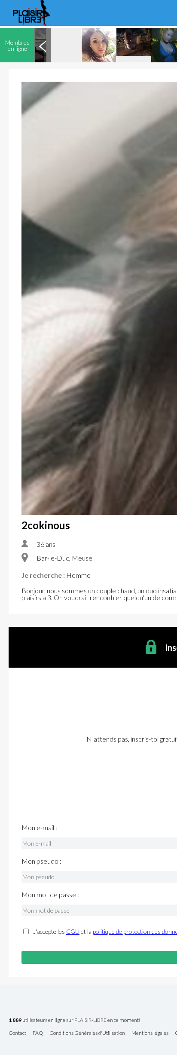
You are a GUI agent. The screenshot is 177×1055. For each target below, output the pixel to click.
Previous (42, 45)
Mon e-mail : (39, 827)
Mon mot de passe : (50, 894)
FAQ (38, 1033)
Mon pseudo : (41, 861)
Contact (17, 1033)
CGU (72, 931)
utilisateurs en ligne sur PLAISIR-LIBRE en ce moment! (74, 1020)
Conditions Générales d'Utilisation (87, 1033)
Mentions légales (149, 1033)
